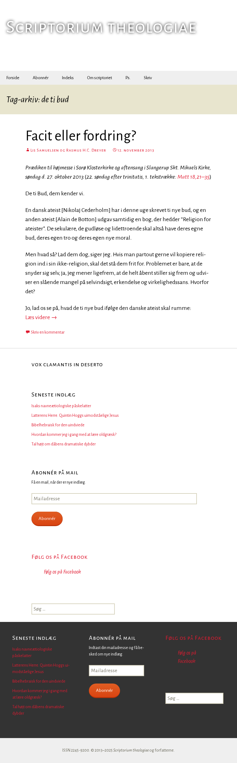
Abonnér (40, 77)
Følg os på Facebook (59, 557)
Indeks (68, 77)
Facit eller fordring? (80, 136)
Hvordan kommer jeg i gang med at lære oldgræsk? (73, 434)
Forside (12, 77)
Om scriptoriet (99, 77)
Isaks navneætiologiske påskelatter (61, 406)
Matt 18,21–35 (193, 177)
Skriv (148, 77)
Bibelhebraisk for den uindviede (58, 425)
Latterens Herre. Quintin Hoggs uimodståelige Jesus (75, 415)
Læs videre (41, 317)
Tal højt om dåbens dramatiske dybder (63, 444)
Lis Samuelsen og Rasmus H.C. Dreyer (68, 150)
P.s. (128, 77)
